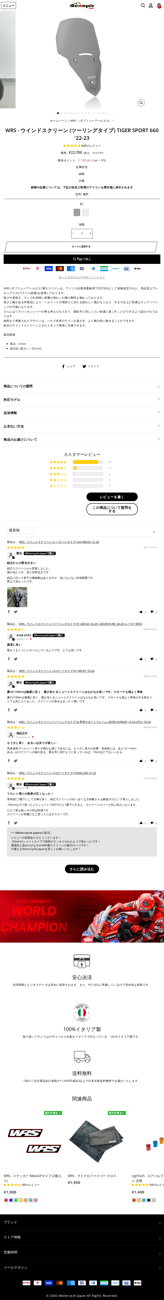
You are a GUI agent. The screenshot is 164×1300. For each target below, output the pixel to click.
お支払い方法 (14, 426)
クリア (85, 212)
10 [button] (89, 114)
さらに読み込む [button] (82, 869)
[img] (15, 547)
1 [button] (58, 113)
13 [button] (100, 114)
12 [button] (96, 114)
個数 (82, 224)
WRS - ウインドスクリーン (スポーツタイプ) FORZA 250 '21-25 (57, 773)
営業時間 (10, 1252)
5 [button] (72, 114)
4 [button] (69, 114)
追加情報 (10, 413)
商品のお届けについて (20, 439)
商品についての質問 (18, 386)
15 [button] (106, 114)
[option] (82, 59)
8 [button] (83, 114)
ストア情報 (12, 1237)
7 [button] (79, 114)
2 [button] (62, 114)
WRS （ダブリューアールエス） (91, 121)
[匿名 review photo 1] (17, 597)
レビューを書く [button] (112, 496)
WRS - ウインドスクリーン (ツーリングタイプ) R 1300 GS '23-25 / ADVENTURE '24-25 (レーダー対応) (80, 624)
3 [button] (65, 114)
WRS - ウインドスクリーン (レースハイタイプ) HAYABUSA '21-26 (59, 542)
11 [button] (93, 114)
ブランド (10, 1222)
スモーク (76, 212)
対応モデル (12, 399)
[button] (72, 146)
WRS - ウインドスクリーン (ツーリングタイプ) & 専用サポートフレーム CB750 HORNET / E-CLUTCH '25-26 (85, 722)
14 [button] (103, 114)
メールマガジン (16, 1267)
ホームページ (58, 121)
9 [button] (86, 114)
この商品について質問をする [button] (112, 509)
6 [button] (76, 114)
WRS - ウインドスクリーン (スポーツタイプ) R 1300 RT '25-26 (56, 671)
